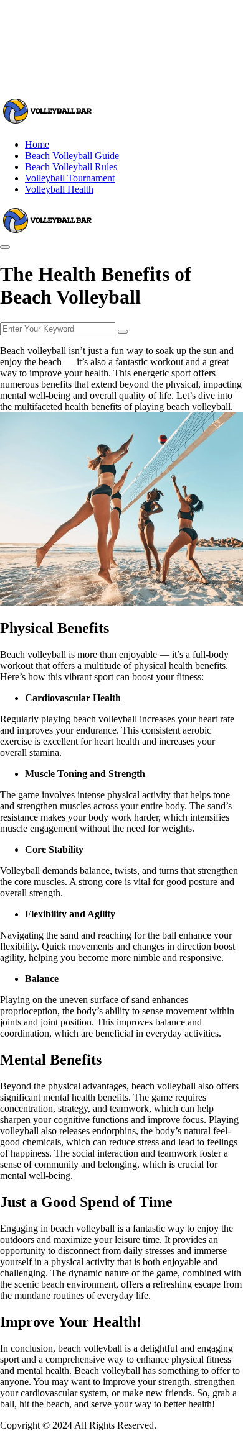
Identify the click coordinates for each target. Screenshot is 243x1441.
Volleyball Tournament (70, 178)
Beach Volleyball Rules (71, 166)
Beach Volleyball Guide (72, 155)
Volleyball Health (59, 189)
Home (37, 144)
